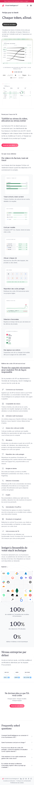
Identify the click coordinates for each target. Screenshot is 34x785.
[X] (23, 778)
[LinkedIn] (21, 778)
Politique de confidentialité (23, 781)
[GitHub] (31, 778)
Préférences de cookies (17, 782)
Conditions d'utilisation (9, 781)
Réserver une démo (10, 24)
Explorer (4, 566)
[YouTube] (26, 778)
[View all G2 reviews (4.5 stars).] (17, 72)
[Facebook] (28, 778)
